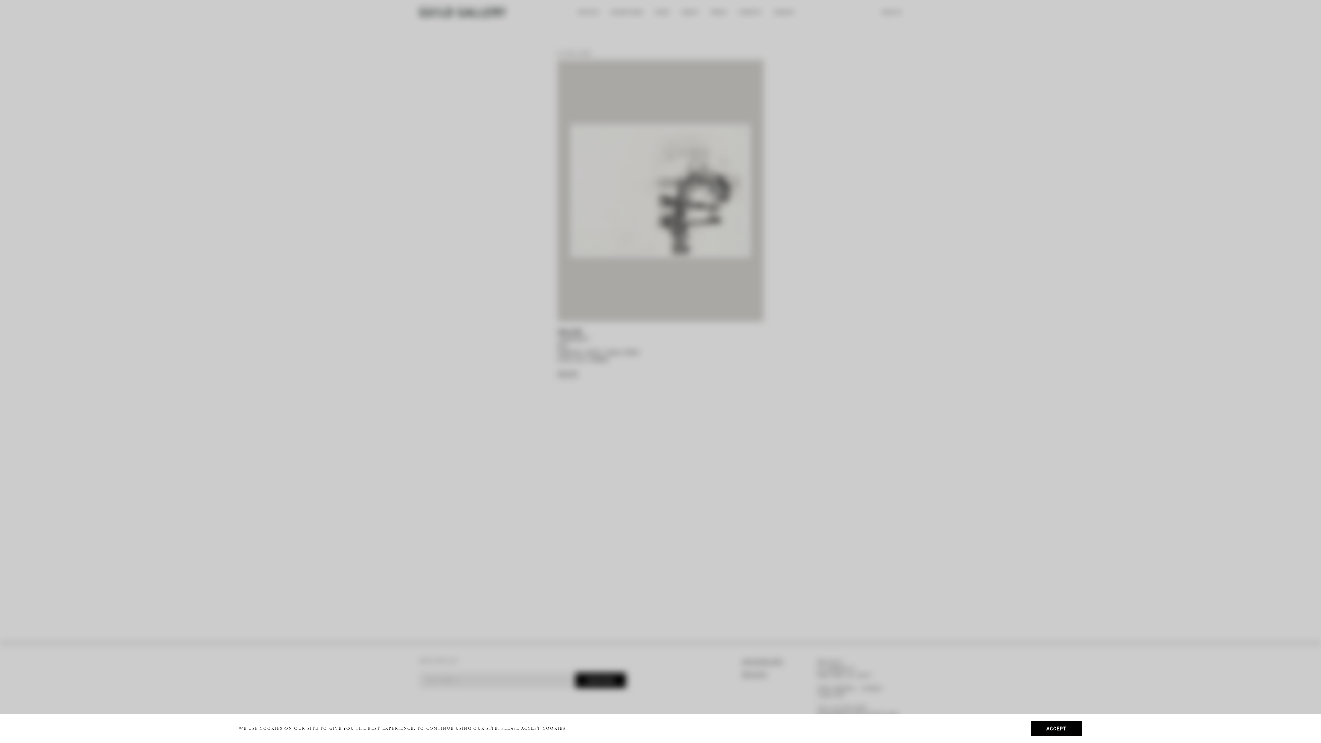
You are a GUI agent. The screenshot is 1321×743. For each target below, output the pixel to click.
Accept (1056, 728)
